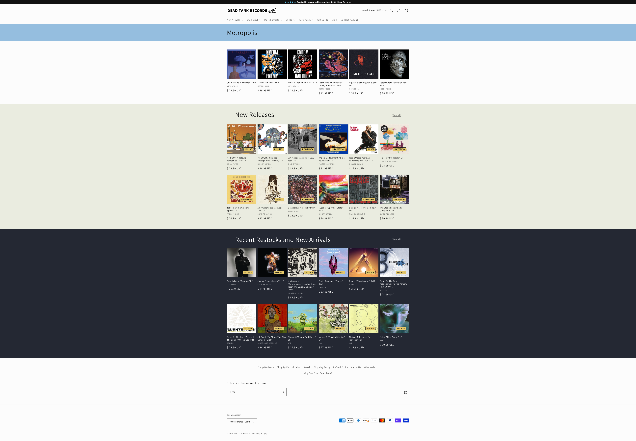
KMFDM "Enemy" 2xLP (268, 82)
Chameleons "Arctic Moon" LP (241, 82)
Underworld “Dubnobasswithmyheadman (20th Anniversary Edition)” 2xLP (302, 285)
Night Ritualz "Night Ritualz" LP (363, 84)
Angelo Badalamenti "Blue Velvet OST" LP (331, 159)
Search (307, 367)
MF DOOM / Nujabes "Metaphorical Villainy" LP (270, 159)
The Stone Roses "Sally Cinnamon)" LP (391, 209)
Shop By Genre (266, 367)
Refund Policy (340, 367)
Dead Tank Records (242, 433)
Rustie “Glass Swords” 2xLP (362, 281)
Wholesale (369, 367)
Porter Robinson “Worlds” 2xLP (331, 282)
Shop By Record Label (288, 367)
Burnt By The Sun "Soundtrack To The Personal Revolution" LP (394, 284)
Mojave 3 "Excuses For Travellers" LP (360, 338)
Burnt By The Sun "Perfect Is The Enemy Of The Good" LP (241, 338)
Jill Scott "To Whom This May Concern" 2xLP (272, 338)
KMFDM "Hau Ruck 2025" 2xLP (302, 82)
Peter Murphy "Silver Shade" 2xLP (393, 84)
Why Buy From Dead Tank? (318, 373)
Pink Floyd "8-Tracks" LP (391, 158)
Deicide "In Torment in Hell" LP (362, 209)
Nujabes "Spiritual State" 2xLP (331, 209)
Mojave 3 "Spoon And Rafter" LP (302, 338)
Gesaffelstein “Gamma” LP (240, 281)
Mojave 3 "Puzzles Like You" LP (332, 338)
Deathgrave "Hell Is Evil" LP (301, 208)
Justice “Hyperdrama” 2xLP (271, 281)
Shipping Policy (322, 367)
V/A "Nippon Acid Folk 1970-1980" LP (301, 159)
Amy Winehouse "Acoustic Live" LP (270, 209)
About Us (356, 367)
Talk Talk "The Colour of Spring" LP (238, 209)
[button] (235, 19)
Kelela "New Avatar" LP (391, 337)
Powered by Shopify (258, 433)
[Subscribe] (282, 392)
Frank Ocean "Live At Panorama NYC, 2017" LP (361, 159)
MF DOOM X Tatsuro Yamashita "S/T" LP (236, 159)
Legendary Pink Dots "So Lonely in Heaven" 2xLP (331, 84)
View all (397, 115)
